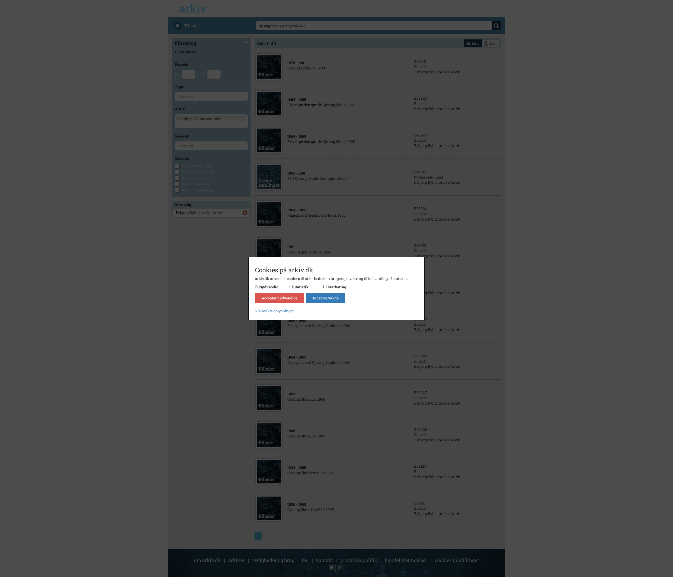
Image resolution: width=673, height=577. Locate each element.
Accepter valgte (325, 297)
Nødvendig (268, 286)
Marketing (337, 286)
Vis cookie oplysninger (274, 310)
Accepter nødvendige (279, 297)
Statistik (301, 286)
